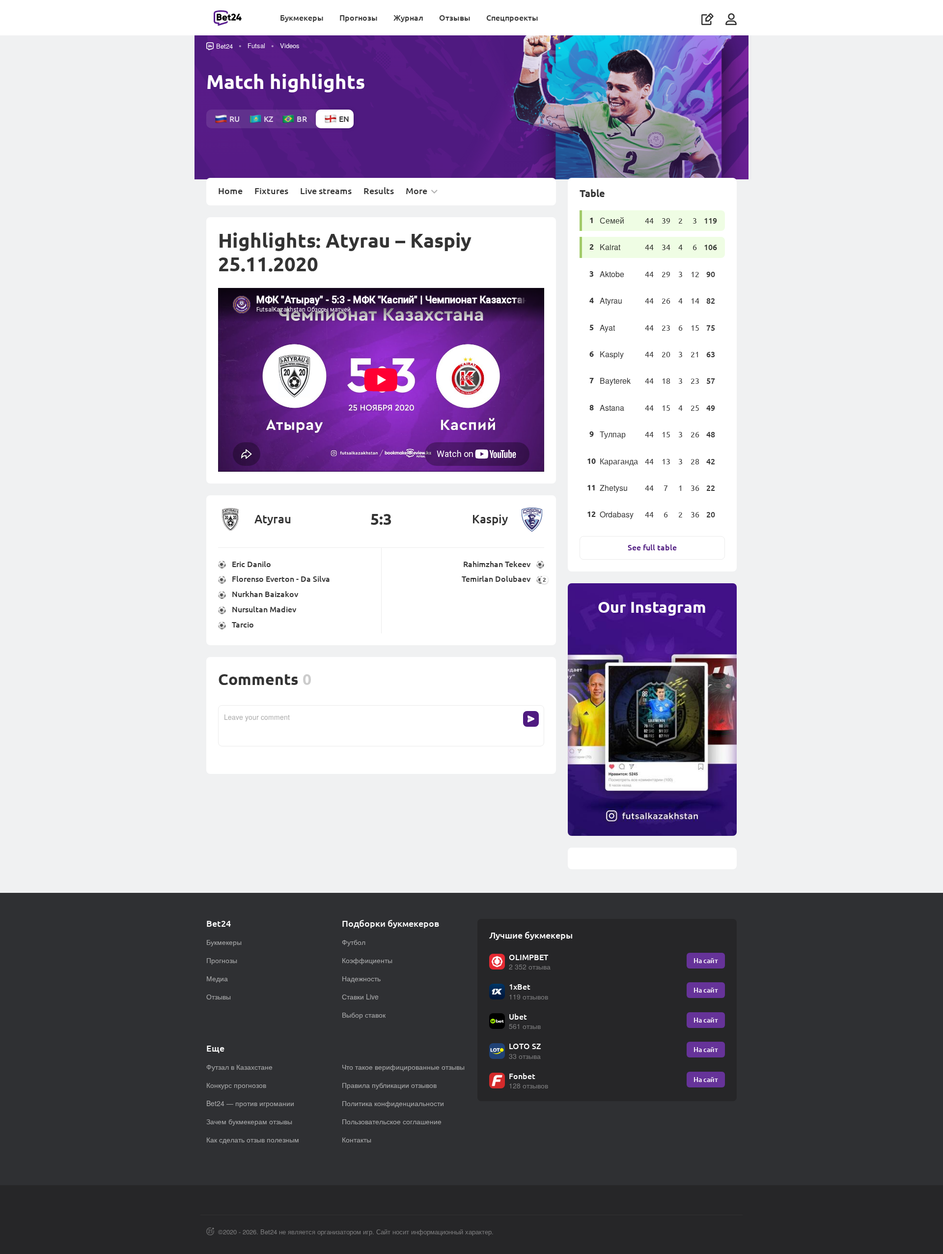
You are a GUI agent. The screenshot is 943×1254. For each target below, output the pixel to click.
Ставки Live (360, 996)
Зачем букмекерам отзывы (249, 1121)
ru (234, 118)
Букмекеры (302, 17)
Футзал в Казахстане (239, 1067)
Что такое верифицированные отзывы (403, 1067)
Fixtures (271, 191)
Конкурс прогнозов (236, 1085)
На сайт (705, 960)
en (344, 118)
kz (268, 118)
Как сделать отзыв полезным (252, 1139)
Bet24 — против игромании (250, 1103)
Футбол (353, 942)
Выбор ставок (364, 1015)
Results (378, 191)
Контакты (356, 1139)
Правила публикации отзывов (389, 1085)
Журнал (408, 17)
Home (230, 191)
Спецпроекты (512, 17)
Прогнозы (358, 17)
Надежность (361, 978)
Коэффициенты (367, 960)
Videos (290, 45)
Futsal (256, 45)
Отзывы (455, 17)
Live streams (326, 191)
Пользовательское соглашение (392, 1121)
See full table (652, 547)
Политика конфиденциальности (393, 1103)
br (302, 118)
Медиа (217, 978)
